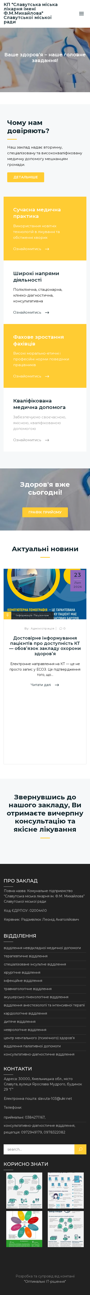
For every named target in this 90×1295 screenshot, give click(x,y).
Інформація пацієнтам (32, 615)
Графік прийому (45, 512)
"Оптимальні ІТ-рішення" (45, 1281)
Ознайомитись (27, 248)
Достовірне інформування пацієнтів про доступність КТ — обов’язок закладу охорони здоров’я (45, 645)
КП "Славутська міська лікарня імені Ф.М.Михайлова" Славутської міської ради (31, 13)
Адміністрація (39, 628)
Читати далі (41, 685)
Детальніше (25, 177)
